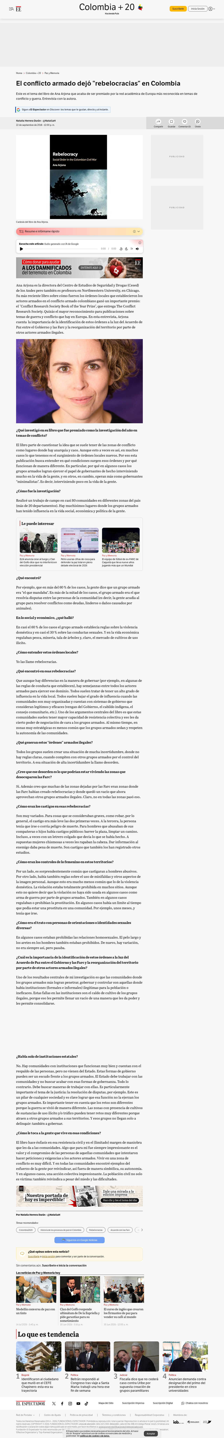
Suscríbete (178, 8)
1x (132, 248)
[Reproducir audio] (21, 249)
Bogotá (25, 1375)
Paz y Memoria (27, 555)
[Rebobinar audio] (121, 248)
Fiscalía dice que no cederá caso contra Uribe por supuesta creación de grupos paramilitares (139, 1385)
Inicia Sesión (198, 8)
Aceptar (151, 1433)
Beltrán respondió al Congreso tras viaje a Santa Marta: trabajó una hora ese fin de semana (90, 1385)
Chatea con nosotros (197, 1403)
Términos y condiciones (114, 1415)
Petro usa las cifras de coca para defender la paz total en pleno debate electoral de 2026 (78, 562)
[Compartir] (158, 122)
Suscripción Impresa (133, 1403)
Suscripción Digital (163, 1403)
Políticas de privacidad (81, 1415)
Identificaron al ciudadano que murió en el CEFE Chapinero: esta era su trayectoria (40, 1385)
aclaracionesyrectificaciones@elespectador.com (121, 1427)
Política (74, 1375)
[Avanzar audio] (126, 248)
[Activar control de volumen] (137, 248)
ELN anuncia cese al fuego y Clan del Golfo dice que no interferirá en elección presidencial (38, 562)
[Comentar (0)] (184, 122)
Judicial (123, 1375)
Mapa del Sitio (106, 1403)
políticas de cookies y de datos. (95, 1436)
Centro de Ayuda (52, 1415)
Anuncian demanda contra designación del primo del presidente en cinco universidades (187, 1385)
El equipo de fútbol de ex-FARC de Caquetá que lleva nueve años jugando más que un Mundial (120, 562)
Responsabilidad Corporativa (149, 1415)
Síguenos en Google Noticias (81, 1240)
